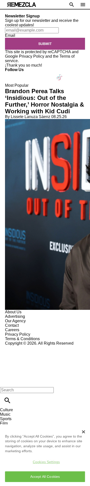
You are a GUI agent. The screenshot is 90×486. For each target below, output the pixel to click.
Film (4, 423)
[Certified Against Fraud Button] (23, 348)
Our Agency (15, 321)
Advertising (15, 316)
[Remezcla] (22, 4)
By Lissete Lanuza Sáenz (27, 117)
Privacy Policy (31, 56)
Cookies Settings (46, 462)
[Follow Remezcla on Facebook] (11, 74)
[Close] (83, 432)
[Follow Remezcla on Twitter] (23, 74)
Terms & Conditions (22, 339)
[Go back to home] (45, 364)
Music (5, 414)
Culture (6, 410)
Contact (12, 325)
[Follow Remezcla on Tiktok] (59, 74)
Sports (6, 419)
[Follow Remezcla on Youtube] (48, 74)
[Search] (7, 400)
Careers (12, 330)
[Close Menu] (5, 381)
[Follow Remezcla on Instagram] (36, 74)
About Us (13, 312)
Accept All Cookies (45, 477)
